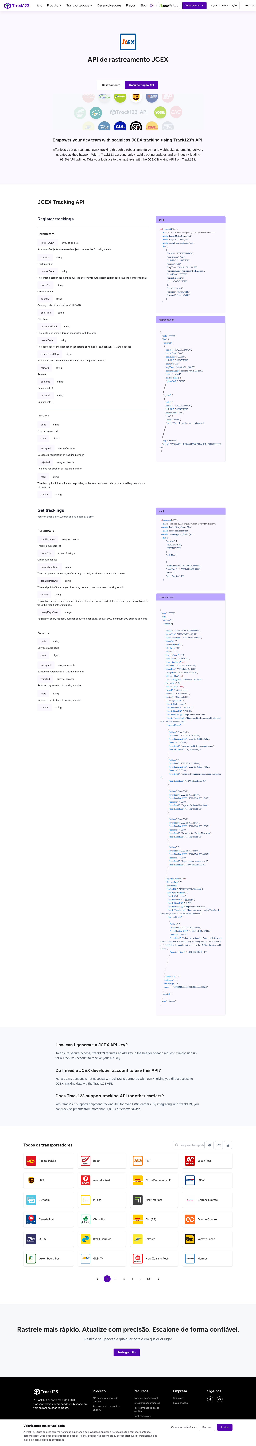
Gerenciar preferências (184, 1427)
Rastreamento (111, 85)
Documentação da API (146, 1398)
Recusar (206, 1427)
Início (38, 5)
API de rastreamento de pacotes (105, 1400)
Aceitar (225, 1427)
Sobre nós (178, 1398)
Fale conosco (180, 1402)
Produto (53, 5)
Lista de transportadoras (147, 1402)
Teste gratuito (126, 1352)
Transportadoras (78, 5)
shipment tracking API (104, 1104)
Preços (130, 5)
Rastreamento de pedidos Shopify (107, 1408)
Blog (143, 5)
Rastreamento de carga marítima (146, 1409)
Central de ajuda (142, 1416)
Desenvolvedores (109, 5)
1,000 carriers (116, 1109)
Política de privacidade (52, 1439)
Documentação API (141, 85)
